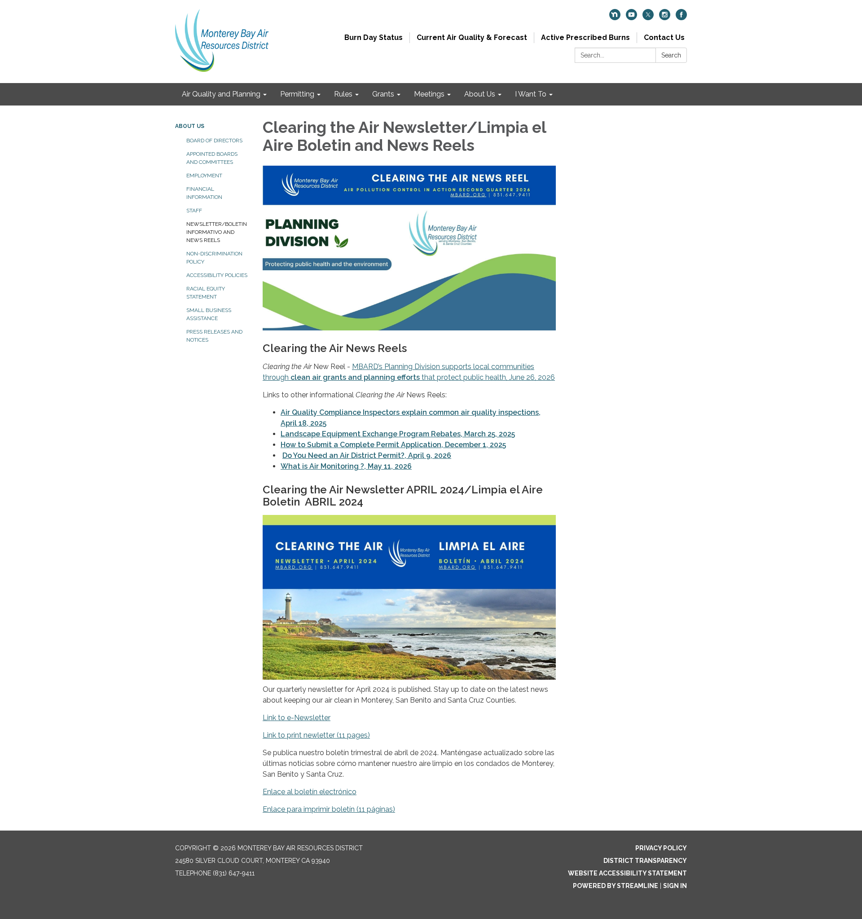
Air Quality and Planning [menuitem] (221, 94)
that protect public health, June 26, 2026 (487, 377)
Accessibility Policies (216, 275)
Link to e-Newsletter (296, 717)
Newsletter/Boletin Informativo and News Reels (216, 232)
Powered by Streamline (615, 885)
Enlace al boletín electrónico (309, 791)
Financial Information (204, 193)
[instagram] (664, 17)
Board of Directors (214, 140)
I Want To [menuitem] (530, 94)
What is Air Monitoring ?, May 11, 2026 (346, 466)
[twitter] (648, 17)
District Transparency (645, 860)
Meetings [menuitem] (429, 94)
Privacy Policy (661, 848)
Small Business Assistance (208, 314)
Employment (204, 175)
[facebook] (681, 17)
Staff (194, 210)
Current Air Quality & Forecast (472, 37)
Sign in (675, 885)
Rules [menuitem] (343, 94)
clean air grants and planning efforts (355, 377)
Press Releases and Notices (214, 336)
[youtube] (631, 17)
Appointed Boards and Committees (211, 158)
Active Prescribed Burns (585, 37)
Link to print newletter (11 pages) (316, 735)
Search (671, 55)
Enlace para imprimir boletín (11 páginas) (329, 809)
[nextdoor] (614, 17)
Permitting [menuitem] (297, 94)
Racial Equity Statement (205, 293)
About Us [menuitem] (479, 94)
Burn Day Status (373, 37)
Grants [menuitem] (383, 94)
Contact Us (664, 37)
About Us (189, 126)
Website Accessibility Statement (627, 873)
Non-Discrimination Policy (214, 258)
